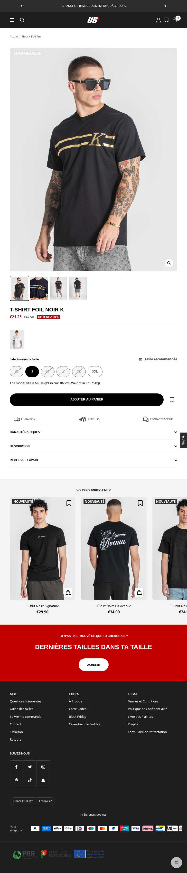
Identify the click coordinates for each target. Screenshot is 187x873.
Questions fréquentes (25, 701)
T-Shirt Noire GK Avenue (113, 606)
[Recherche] (22, 20)
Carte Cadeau (78, 709)
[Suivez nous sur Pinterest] (16, 780)
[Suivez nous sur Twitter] (30, 767)
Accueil (14, 36)
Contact (15, 724)
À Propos (75, 701)
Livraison (16, 732)
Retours (15, 739)
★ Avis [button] (183, 440)
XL (79, 371)
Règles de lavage (24, 460)
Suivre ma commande (25, 716)
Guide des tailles (21, 709)
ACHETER (93, 664)
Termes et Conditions (143, 701)
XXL (95, 371)
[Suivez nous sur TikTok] (30, 780)
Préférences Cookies (93, 814)
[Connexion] (158, 20)
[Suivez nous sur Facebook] (16, 767)
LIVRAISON (28, 419)
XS (17, 371)
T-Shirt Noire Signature (42, 606)
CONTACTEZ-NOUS (161, 419)
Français (44, 801)
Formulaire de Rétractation (147, 732)
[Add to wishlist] (172, 399)
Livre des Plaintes (140, 716)
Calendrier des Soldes (84, 724)
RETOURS (94, 419)
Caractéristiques (25, 432)
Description (20, 446)
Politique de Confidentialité (147, 709)
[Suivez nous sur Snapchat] (43, 780)
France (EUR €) (22, 801)
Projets (133, 724)
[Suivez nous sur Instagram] (43, 767)
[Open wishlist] (166, 20)
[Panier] (174, 20)
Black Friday (77, 716)
